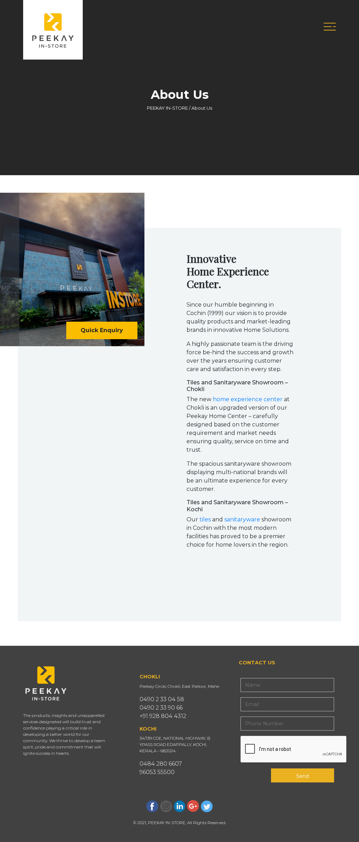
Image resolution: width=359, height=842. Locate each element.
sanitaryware (242, 519)
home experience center (248, 399)
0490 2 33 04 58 (162, 699)
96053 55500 (157, 772)
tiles (205, 519)
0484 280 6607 (161, 763)
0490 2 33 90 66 (161, 707)
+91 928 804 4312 (163, 716)
